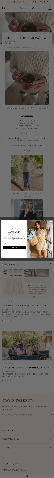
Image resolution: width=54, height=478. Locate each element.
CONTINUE (14, 247)
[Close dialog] (51, 221)
